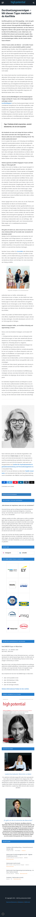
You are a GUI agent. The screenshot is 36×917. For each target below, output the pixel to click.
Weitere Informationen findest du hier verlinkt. (15, 689)
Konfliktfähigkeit (7, 103)
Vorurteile (20, 251)
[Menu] (3, 3)
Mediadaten (20, 902)
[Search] (33, 3)
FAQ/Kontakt (27, 902)
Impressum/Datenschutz (11, 902)
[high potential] (18, 2)
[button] (3, 914)
